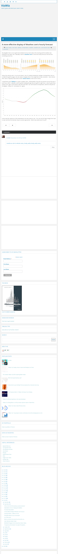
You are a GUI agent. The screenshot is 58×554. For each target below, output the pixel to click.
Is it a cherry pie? (7, 517)
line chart (14, 47)
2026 (4, 470)
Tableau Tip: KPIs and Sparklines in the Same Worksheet (14, 399)
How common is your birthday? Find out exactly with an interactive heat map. (23, 385)
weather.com (37, 47)
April (5, 538)
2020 (4, 481)
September (6, 529)
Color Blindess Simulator (8, 449)
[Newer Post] (6, 125)
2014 (4, 492)
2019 (4, 483)
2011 (4, 498)
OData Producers (6, 461)
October (6, 527)
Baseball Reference (6, 446)
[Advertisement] (29, 25)
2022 (4, 477)
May (5, 536)
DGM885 (8, 138)
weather (31, 47)
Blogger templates (26, 552)
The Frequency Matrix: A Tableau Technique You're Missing (20, 392)
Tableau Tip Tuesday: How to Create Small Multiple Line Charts (21, 367)
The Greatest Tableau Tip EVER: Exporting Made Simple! (14, 374)
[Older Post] (52, 125)
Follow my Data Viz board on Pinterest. (9, 436)
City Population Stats (7, 447)
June (5, 534)
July (5, 532)
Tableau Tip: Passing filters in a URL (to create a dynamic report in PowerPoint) (18, 402)
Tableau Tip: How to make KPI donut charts (16, 405)
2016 (4, 489)
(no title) (9, 360)
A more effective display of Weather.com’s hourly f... (14, 511)
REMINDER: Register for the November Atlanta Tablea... (15, 523)
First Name (6, 264)
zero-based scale (45, 47)
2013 (4, 494)
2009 (4, 546)
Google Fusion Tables (7, 457)
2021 (4, 479)
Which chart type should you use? (14, 378)
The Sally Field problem (9, 509)
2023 (4, 475)
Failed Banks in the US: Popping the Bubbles (13, 508)
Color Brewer (5, 451)
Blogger (21, 552)
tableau (20, 47)
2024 (4, 473)
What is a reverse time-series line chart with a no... (14, 519)
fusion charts (8, 47)
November (6, 504)
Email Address (7, 259)
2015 (4, 490)
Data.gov (4, 452)
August (5, 530)
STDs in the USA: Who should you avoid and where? (14, 506)
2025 (4, 472)
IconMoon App (5, 459)
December (6, 502)
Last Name (6, 269)
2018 (4, 485)
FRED (4, 456)
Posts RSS (42, 552)
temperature (25, 47)
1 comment (5, 49)
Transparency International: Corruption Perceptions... (15, 525)
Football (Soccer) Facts (7, 454)
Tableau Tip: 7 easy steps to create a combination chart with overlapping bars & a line (25, 413)
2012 (4, 496)
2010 (4, 500)
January (6, 544)
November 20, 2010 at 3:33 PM (18, 138)
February (6, 542)
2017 (4, 487)
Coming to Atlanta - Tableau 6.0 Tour (11, 513)
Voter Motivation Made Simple (10, 521)
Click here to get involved (8, 321)
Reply (53, 147)
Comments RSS (47, 552)
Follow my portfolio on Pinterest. (8, 427)
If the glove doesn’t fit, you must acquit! (12, 515)
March (5, 540)
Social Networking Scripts (35, 552)
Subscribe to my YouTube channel (10, 329)
